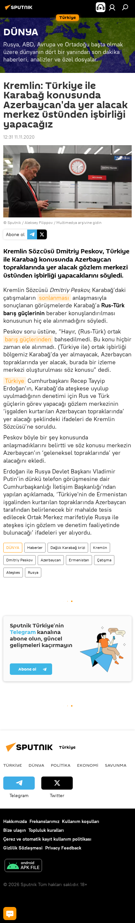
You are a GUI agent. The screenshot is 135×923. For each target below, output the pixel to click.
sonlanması (54, 297)
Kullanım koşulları (80, 821)
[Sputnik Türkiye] (19, 10)
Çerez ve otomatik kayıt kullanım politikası (47, 839)
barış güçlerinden (28, 339)
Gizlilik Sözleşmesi (23, 848)
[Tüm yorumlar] (9, 913)
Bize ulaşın (14, 830)
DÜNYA (12, 547)
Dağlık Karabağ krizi (67, 547)
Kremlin (100, 547)
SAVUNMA (115, 765)
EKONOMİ (87, 765)
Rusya (33, 572)
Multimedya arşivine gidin (79, 222)
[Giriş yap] (112, 7)
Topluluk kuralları (46, 830)
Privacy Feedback (63, 848)
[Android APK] (23, 866)
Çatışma (104, 559)
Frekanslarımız (44, 821)
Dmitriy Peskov (19, 559)
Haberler (35, 547)
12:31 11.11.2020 (19, 137)
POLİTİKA (60, 765)
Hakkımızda (15, 821)
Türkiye (14, 381)
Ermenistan (79, 559)
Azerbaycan (51, 559)
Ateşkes (13, 572)
